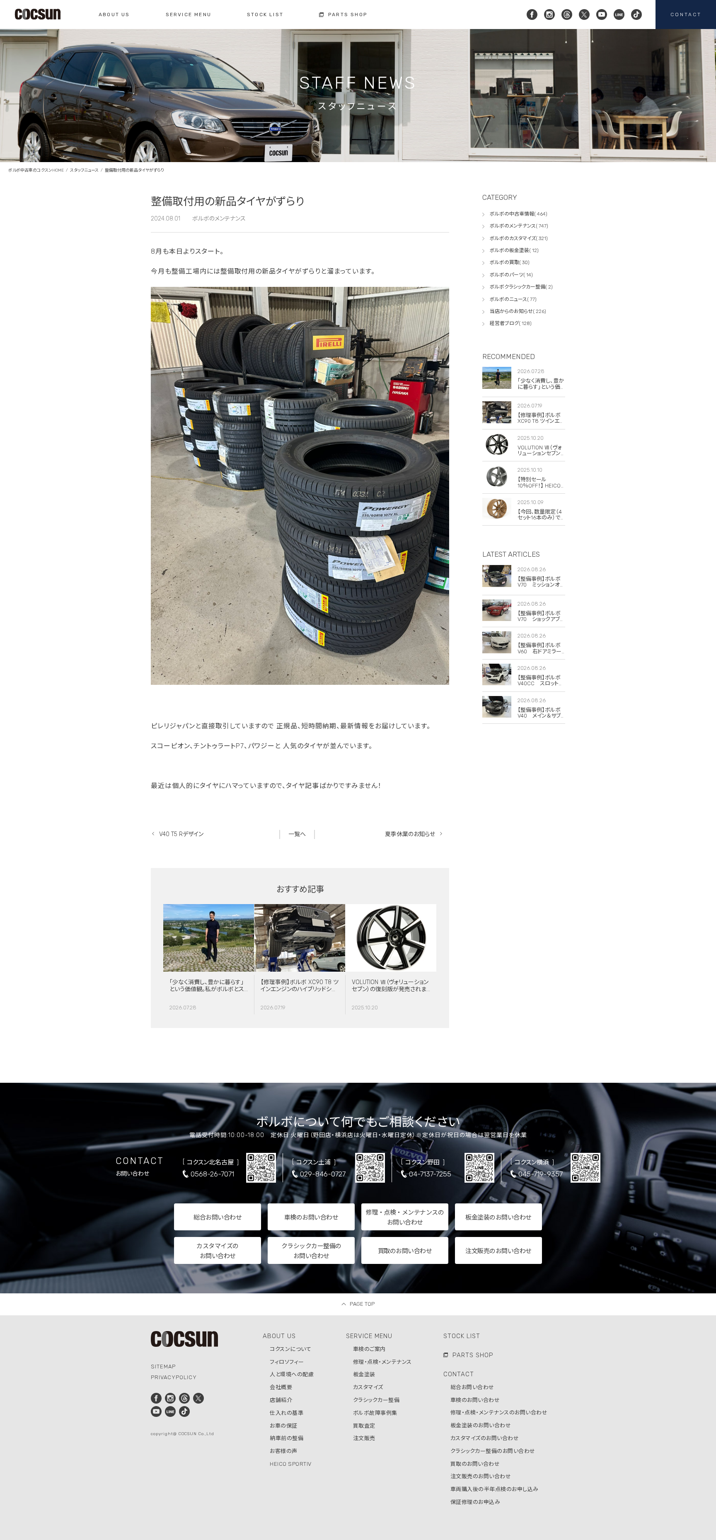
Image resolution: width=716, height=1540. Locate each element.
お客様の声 (284, 1451)
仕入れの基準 (286, 1413)
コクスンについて (290, 1349)
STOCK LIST (461, 1336)
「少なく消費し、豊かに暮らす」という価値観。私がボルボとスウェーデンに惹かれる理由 (206, 989)
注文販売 (364, 1438)
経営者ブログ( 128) (511, 323)
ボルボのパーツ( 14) (511, 275)
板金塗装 (364, 1374)
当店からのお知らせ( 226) (518, 311)
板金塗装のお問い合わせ (480, 1425)
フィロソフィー (287, 1362)
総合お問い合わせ (472, 1387)
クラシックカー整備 (376, 1400)
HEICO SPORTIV (291, 1464)
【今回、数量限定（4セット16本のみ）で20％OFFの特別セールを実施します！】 (541, 521)
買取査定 (364, 1426)
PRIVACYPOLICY (174, 1377)
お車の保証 (284, 1426)
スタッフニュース (84, 170)
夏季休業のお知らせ (410, 834)
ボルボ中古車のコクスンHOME (36, 170)
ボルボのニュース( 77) (513, 299)
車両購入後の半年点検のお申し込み (494, 1489)
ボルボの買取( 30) (510, 262)
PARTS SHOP (472, 1355)
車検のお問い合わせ (475, 1400)
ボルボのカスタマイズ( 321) (519, 238)
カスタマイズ (368, 1387)
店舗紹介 (281, 1400)
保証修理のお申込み (475, 1502)
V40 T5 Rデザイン (181, 834)
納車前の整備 (286, 1438)
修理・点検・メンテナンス (382, 1362)
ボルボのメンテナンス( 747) (519, 226)
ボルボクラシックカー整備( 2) (521, 287)
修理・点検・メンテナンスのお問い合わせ (499, 1412)
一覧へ (297, 834)
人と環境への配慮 (292, 1374)
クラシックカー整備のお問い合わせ (492, 1451)
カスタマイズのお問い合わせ (484, 1438)
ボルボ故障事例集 (375, 1413)
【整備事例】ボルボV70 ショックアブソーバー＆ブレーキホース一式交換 (541, 622)
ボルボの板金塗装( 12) (514, 250)
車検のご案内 (369, 1349)
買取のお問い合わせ (475, 1464)
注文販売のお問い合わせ (480, 1476)
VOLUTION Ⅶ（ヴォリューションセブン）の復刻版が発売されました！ (390, 989)
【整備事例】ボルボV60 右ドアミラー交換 (539, 651)
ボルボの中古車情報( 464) (518, 214)
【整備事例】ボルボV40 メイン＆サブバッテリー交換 (539, 716)
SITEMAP (163, 1366)
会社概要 (281, 1387)
